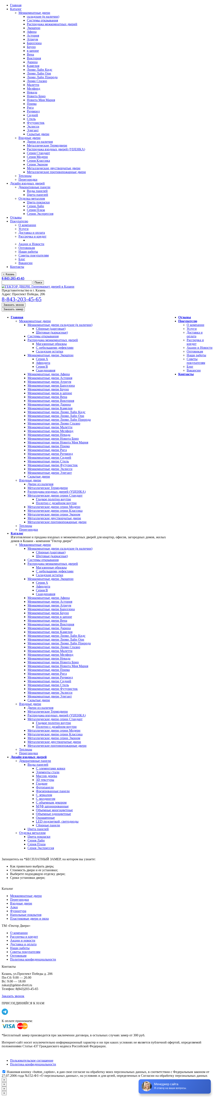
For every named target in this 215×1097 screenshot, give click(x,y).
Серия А (42, 359)
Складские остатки (49, 351)
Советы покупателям (196, 361)
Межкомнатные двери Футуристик (53, 465)
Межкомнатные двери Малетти (50, 427)
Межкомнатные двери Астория (50, 378)
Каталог (17, 533)
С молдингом (45, 798)
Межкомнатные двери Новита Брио (53, 438)
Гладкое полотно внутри (53, 499)
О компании (195, 325)
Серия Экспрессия (41, 848)
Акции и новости (22, 940)
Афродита (43, 363)
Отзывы (184, 317)
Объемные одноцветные (53, 814)
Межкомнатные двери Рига (47, 450)
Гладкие (41, 783)
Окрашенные (45, 817)
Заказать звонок (13, 304)
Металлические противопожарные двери (57, 522)
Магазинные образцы (51, 344)
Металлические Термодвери (48, 488)
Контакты (186, 374)
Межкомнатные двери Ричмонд (50, 454)
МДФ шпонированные (52, 806)
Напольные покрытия (25, 915)
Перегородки (28, 529)
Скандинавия (45, 370)
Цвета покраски (39, 836)
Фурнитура (18, 911)
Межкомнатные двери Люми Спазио (54, 423)
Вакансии (194, 370)
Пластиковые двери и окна (29, 918)
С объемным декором (51, 802)
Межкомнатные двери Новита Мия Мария (58, 442)
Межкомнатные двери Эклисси (50, 469)
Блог (190, 366)
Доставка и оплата (195, 334)
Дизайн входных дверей (29, 757)
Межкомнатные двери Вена (47, 397)
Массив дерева (46, 776)
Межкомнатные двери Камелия (50, 408)
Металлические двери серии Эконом (54, 514)
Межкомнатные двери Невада (49, 435)
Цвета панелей (38, 829)
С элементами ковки (50, 768)
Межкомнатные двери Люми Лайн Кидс (56, 412)
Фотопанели (45, 787)
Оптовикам (195, 351)
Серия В (42, 366)
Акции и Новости (199, 347)
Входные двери (30, 480)
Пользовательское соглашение (31, 1060)
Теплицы (25, 526)
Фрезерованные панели (53, 791)
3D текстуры (45, 780)
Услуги (192, 328)
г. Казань (8, 274)
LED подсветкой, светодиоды (57, 821)
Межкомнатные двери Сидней (49, 457)
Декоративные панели (35, 761)
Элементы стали (47, 772)
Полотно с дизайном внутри (56, 503)
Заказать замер (13, 309)
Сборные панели (48, 825)
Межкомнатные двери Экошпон (50, 355)
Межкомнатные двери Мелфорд (50, 431)
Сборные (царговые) (51, 328)
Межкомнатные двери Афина (49, 374)
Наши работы (196, 355)
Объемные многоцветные (54, 810)
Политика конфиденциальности (33, 959)
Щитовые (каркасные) (52, 332)
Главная (17, 317)
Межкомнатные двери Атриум (49, 381)
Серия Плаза (37, 844)
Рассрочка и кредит (195, 342)
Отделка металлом (32, 833)
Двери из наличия (40, 484)
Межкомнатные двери (35, 321)
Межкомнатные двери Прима (49, 446)
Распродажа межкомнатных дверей (53, 340)
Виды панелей (38, 764)
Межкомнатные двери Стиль (48, 461)
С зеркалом (44, 795)
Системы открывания (43, 336)
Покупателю (187, 321)
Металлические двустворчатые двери (54, 518)
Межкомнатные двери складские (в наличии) (60, 325)
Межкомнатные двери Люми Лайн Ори (56, 416)
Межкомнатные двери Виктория (51, 400)
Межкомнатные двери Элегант (50, 472)
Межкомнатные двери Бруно (48, 389)
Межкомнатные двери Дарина (49, 404)
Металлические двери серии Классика (55, 510)
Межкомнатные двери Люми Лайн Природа (59, 419)
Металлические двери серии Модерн (54, 507)
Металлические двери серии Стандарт (55, 495)
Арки (14, 907)
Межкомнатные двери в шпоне (50, 393)
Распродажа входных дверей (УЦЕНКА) (57, 491)
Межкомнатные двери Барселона (51, 385)
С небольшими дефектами (54, 347)
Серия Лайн (36, 840)
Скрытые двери (39, 476)
